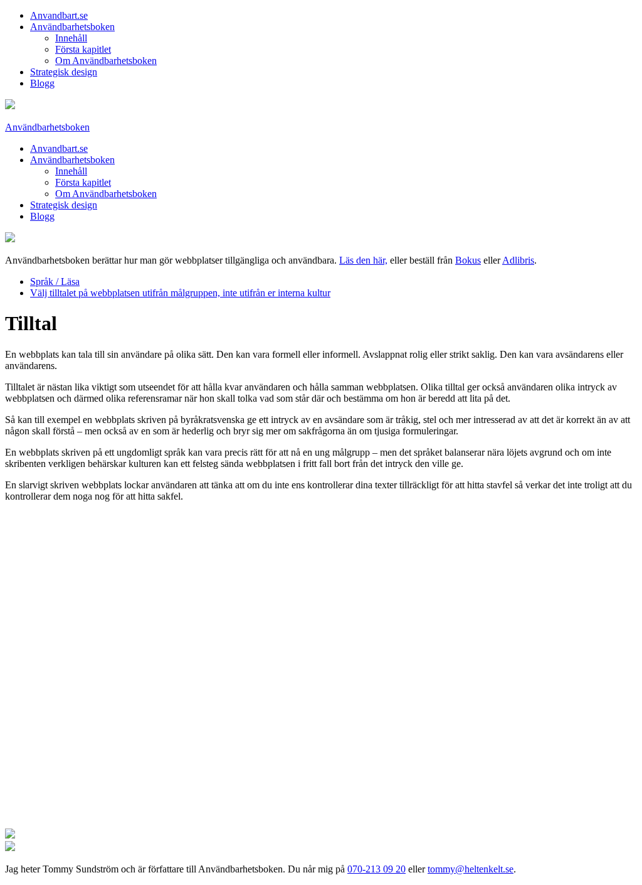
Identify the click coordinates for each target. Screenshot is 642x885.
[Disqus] (321, 669)
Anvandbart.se (59, 15)
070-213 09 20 (376, 869)
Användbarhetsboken (72, 26)
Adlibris (518, 260)
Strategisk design (63, 72)
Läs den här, (363, 260)
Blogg (42, 83)
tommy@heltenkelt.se (470, 869)
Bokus (468, 260)
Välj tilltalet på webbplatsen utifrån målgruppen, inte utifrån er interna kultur (180, 292)
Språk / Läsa (55, 281)
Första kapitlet (83, 49)
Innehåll (71, 38)
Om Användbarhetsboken (106, 60)
